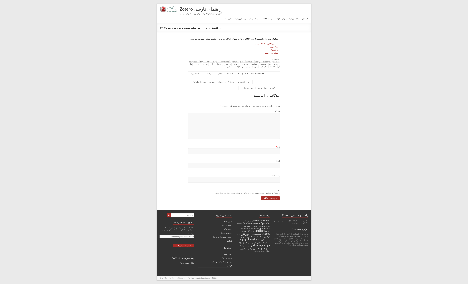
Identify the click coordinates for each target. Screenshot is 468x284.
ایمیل (277, 161)
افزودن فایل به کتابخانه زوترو (266, 44)
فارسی (197, 64)
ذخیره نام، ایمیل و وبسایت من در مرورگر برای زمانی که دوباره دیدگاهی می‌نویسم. (247, 193)
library (234, 62)
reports (255, 226)
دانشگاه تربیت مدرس (248, 237)
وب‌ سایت (276, 175)
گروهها (263, 66)
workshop (256, 234)
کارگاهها (305, 18)
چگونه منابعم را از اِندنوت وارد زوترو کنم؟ (259, 88)
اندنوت (238, 234)
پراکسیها (274, 50)
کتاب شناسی (261, 251)
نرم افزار (240, 66)
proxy (257, 62)
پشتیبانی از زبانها (271, 53)
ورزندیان (229, 66)
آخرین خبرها (227, 18)
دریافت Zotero (267, 18)
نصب (245, 246)
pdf (241, 62)
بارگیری (267, 236)
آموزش (263, 64)
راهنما (219, 64)
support (266, 62)
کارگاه (267, 251)
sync (269, 226)
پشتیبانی (244, 64)
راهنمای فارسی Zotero (201, 9)
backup (241, 221)
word (267, 231)
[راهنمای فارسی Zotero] (168, 6)
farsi (202, 62)
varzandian (256, 230)
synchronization (246, 228)
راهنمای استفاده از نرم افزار (287, 18)
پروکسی (254, 64)
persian (249, 62)
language (225, 62)
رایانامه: (191, 234)
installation (254, 223)
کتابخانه (272, 66)
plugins (246, 226)
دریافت (228, 64)
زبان (212, 64)
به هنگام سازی (259, 237)
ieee (249, 223)
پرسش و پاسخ (240, 18)
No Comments (256, 73)
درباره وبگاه (253, 18)
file (208, 62)
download (193, 62)
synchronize (255, 228)
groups (215, 62)
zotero (276, 64)
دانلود (236, 64)
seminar (261, 226)
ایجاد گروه (274, 47)
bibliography (248, 221)
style (265, 226)
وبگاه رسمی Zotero (187, 263)
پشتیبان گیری (243, 249)
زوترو (205, 64)
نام (278, 147)
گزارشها (256, 251)
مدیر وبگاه (193, 73)
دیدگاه (277, 111)
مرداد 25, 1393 (207, 73)
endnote (239, 223)
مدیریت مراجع (252, 66)
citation (256, 221)
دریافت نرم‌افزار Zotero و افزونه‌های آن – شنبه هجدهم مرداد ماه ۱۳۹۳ (220, 82)
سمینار (267, 242)
